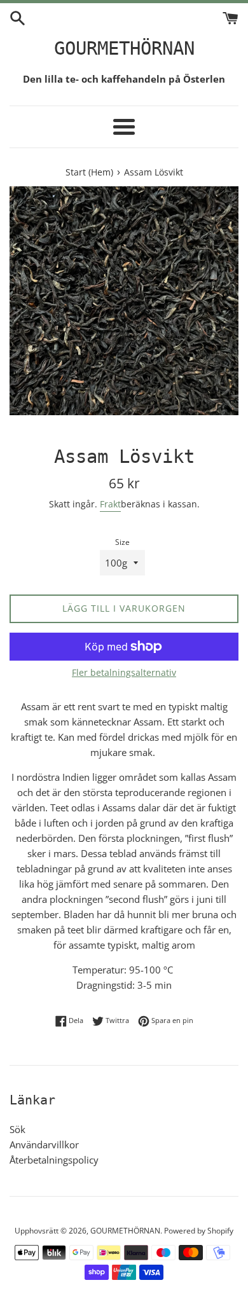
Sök (17, 1129)
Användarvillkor (44, 1144)
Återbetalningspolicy (54, 1159)
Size (122, 542)
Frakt (110, 504)
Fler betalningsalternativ (124, 672)
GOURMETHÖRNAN (124, 48)
